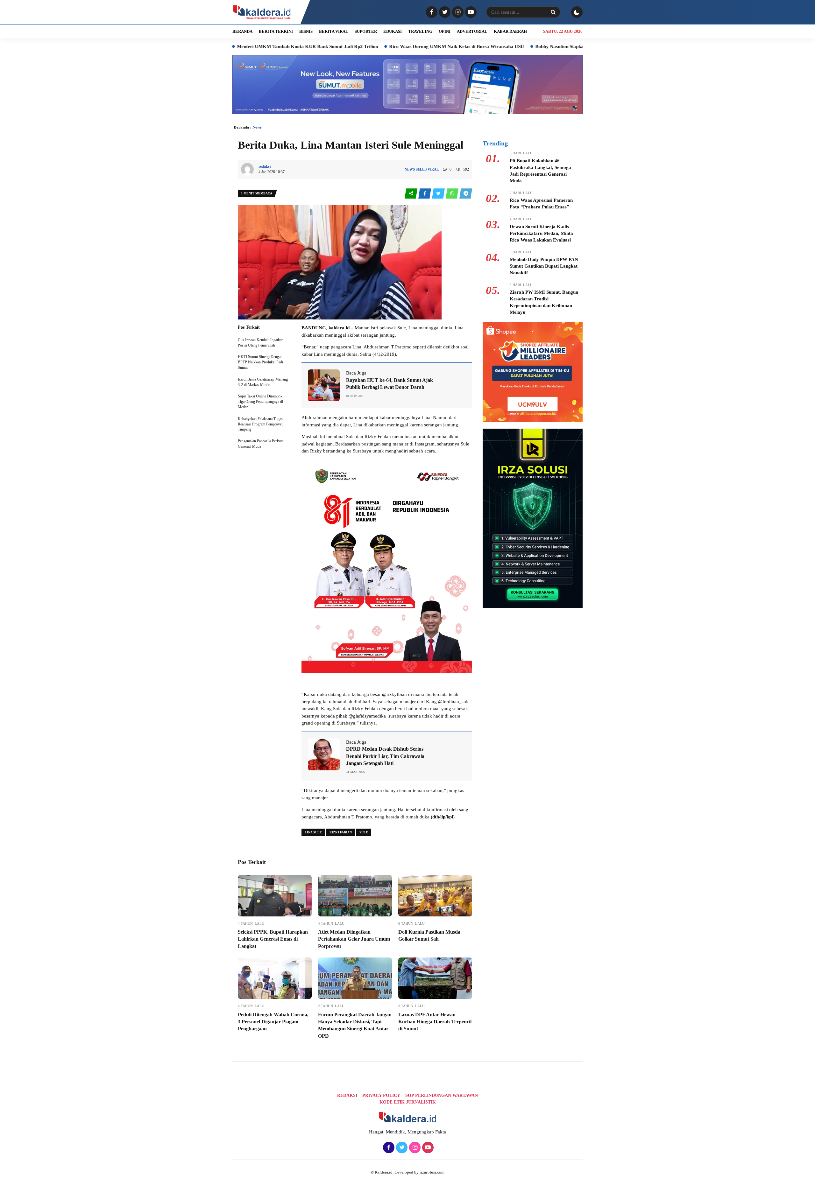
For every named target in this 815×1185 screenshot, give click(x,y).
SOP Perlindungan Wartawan (441, 1095)
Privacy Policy (381, 1095)
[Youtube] (470, 12)
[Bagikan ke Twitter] (439, 193)
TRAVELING (420, 31)
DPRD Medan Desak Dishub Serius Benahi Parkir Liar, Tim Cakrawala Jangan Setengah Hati (385, 756)
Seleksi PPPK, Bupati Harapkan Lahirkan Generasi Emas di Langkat (273, 939)
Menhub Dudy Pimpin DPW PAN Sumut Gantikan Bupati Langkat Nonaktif (544, 266)
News (257, 127)
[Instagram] (457, 12)
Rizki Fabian (341, 832)
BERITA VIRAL (333, 31)
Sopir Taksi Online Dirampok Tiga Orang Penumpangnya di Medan (260, 401)
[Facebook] (430, 12)
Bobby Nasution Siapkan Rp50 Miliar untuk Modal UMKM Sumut (554, 46)
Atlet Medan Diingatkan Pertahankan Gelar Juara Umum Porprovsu (354, 939)
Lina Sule (313, 832)
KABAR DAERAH (510, 31)
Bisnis (306, 31)
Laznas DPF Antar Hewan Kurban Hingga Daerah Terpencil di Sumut (434, 1022)
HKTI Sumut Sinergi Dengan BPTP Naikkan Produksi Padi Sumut (260, 362)
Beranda (241, 127)
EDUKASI (392, 31)
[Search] (552, 12)
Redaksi (347, 1095)
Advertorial (472, 31)
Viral (433, 169)
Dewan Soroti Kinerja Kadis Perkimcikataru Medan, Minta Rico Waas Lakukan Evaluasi (541, 233)
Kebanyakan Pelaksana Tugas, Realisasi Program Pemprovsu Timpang (261, 424)
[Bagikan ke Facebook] (425, 193)
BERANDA (242, 31)
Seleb (421, 169)
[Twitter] (443, 12)
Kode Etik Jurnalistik (407, 1102)
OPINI (444, 31)
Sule (363, 832)
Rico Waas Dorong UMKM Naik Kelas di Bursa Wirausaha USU (407, 46)
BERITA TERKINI (276, 31)
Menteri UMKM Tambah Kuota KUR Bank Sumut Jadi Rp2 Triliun (258, 46)
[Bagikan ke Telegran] (465, 193)
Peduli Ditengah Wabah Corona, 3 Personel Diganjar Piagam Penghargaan (273, 1022)
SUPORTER (366, 31)
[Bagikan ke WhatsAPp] (452, 193)
